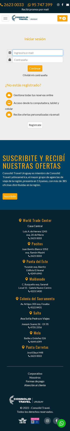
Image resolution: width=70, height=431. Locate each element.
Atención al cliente (35, 385)
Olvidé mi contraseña (35, 75)
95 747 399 (41, 4)
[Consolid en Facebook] (62, 4)
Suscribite (10, 196)
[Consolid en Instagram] (58, 4)
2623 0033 (13, 4)
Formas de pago (35, 381)
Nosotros (35, 377)
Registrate (35, 124)
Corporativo (35, 373)
